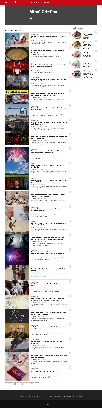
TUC (27, 396)
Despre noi (32, 396)
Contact (21, 396)
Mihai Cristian (36, 40)
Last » (37, 383)
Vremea (46, 2)
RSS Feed (51, 396)
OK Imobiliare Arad (69, 396)
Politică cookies (42, 396)
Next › (31, 383)
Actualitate (35, 2)
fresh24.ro (79, 396)
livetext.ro (58, 396)
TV (41, 2)
